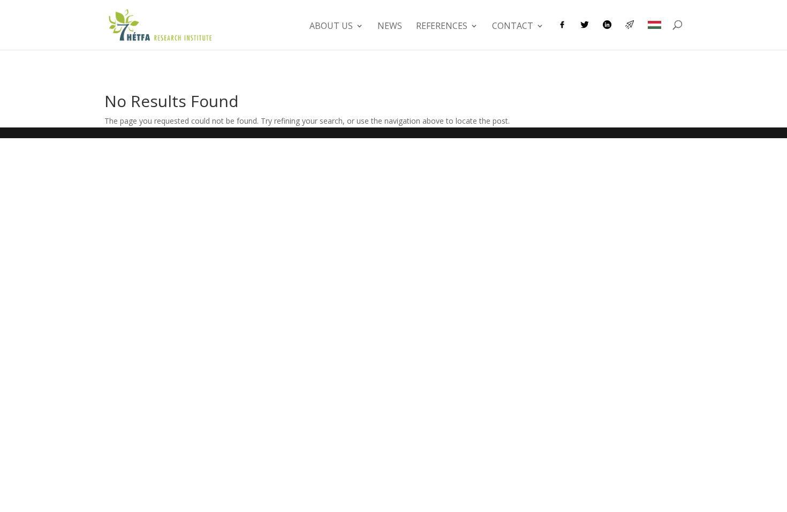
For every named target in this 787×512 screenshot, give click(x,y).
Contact (512, 27)
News (389, 27)
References (441, 27)
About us (331, 27)
